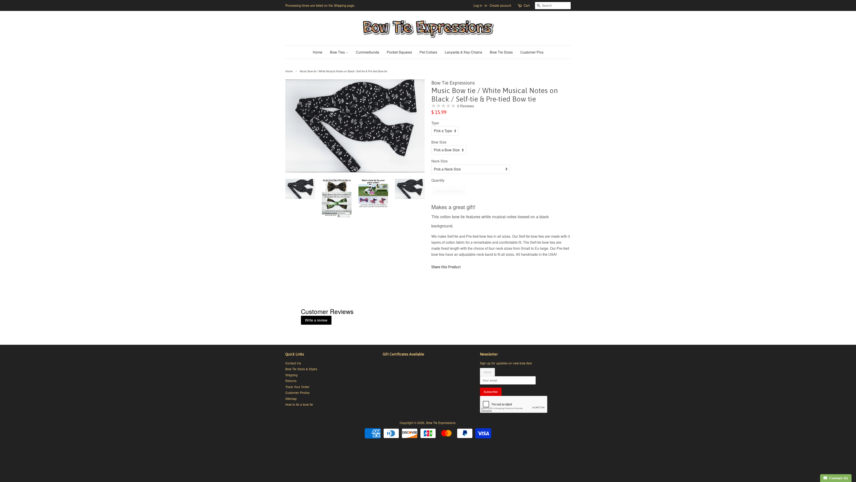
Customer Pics (531, 52)
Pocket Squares (399, 52)
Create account (500, 5)
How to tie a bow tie (299, 404)
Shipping (291, 375)
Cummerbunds (367, 52)
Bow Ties (338, 52)
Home (317, 52)
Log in (477, 5)
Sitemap (291, 398)
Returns (290, 380)
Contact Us (293, 363)
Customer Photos (297, 392)
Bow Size (439, 142)
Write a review (316, 320)
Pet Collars (428, 52)
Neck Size (439, 161)
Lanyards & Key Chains (463, 52)
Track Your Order (297, 386)
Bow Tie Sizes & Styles (301, 369)
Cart (527, 5)
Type (435, 122)
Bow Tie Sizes (501, 52)
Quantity (437, 180)
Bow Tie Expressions (440, 422)
